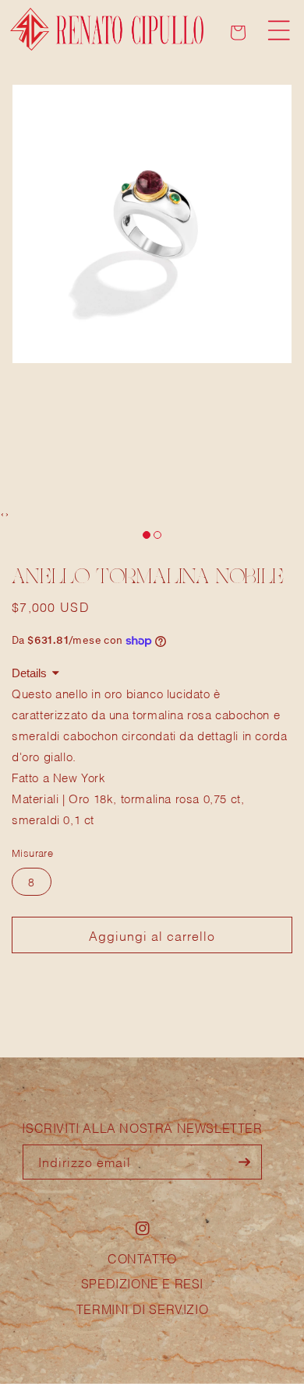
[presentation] (2, 512)
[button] (279, 30)
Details (29, 673)
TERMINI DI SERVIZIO (142, 1308)
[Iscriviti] (245, 1162)
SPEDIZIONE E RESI (142, 1282)
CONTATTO (142, 1257)
